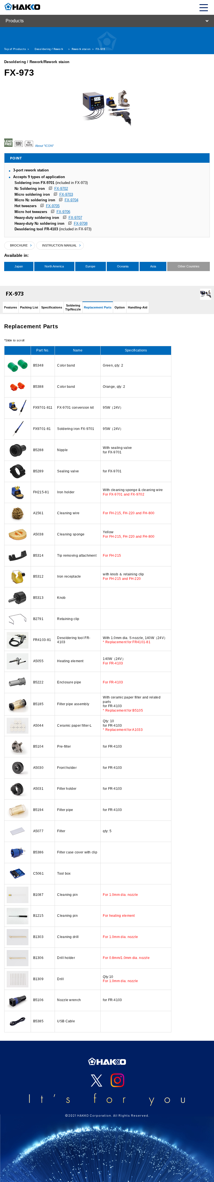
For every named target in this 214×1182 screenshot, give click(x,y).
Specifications (51, 307)
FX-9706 (63, 212)
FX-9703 (66, 194)
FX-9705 (53, 206)
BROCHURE (19, 245)
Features (10, 307)
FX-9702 (61, 188)
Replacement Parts (97, 307)
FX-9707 (75, 218)
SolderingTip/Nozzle (73, 307)
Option (120, 307)
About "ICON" (44, 145)
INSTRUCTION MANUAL (59, 245)
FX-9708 (80, 223)
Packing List (29, 307)
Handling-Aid (137, 307)
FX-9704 (71, 200)
